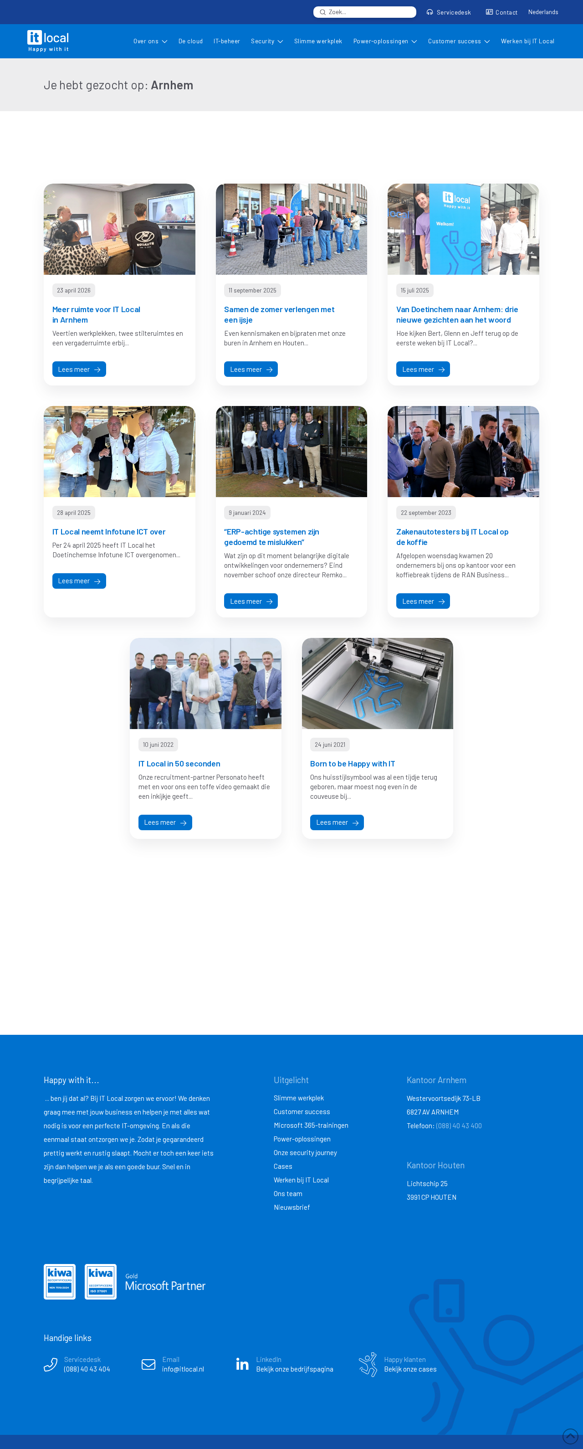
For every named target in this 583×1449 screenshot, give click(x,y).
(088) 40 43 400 (459, 1125)
